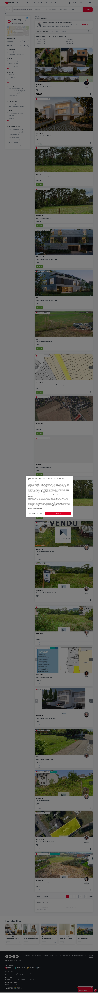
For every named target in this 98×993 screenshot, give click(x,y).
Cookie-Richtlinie (42, 492)
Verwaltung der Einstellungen (36, 513)
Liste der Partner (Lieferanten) (35, 508)
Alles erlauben (58, 513)
